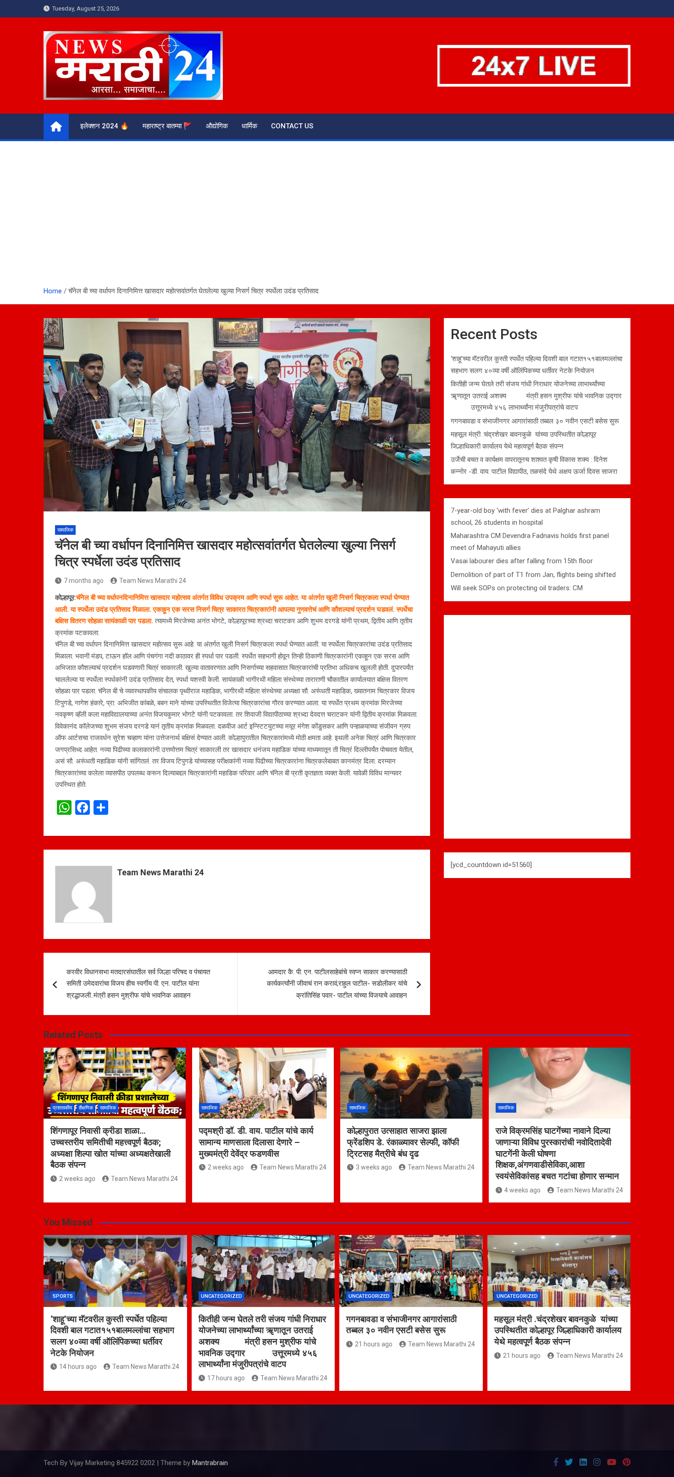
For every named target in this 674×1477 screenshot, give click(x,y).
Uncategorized (221, 1296)
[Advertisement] (337, 217)
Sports (63, 1296)
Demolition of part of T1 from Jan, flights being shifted (533, 575)
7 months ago (84, 580)
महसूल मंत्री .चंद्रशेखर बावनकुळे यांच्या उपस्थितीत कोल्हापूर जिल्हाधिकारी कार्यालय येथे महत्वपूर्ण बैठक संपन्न (558, 1330)
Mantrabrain (210, 1463)
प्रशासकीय (62, 1108)
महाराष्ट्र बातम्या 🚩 (167, 126)
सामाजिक (65, 530)
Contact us (292, 126)
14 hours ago (78, 1366)
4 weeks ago (522, 1190)
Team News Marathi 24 (152, 580)
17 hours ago (226, 1378)
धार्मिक (249, 126)
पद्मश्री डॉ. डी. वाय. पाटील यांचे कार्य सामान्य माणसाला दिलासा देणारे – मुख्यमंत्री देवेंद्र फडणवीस (256, 1142)
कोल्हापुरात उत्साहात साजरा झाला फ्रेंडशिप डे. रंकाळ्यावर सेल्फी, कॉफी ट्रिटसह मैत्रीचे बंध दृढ (403, 1142)
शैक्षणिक (86, 1108)
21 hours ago (373, 1344)
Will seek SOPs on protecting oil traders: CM (517, 588)
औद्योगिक (217, 126)
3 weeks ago (374, 1167)
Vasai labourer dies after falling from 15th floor (522, 561)
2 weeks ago (77, 1178)
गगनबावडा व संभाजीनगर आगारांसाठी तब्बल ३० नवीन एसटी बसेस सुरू (535, 421)
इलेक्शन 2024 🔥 (104, 126)
